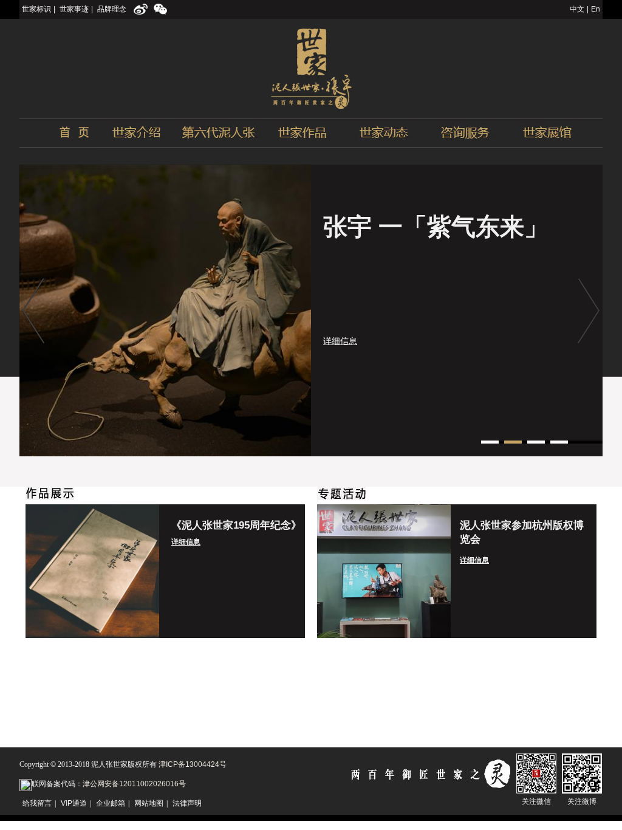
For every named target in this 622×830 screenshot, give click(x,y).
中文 (577, 9)
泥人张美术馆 (547, 133)
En (595, 9)
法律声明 (187, 803)
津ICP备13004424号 (193, 764)
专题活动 (384, 133)
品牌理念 (111, 9)
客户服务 (465, 133)
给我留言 (37, 803)
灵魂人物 (218, 133)
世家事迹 (74, 9)
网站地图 (148, 803)
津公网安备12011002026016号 (134, 784)
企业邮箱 (110, 803)
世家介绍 (135, 133)
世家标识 (36, 9)
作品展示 (302, 133)
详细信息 (340, 341)
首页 (57, 133)
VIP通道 (74, 803)
